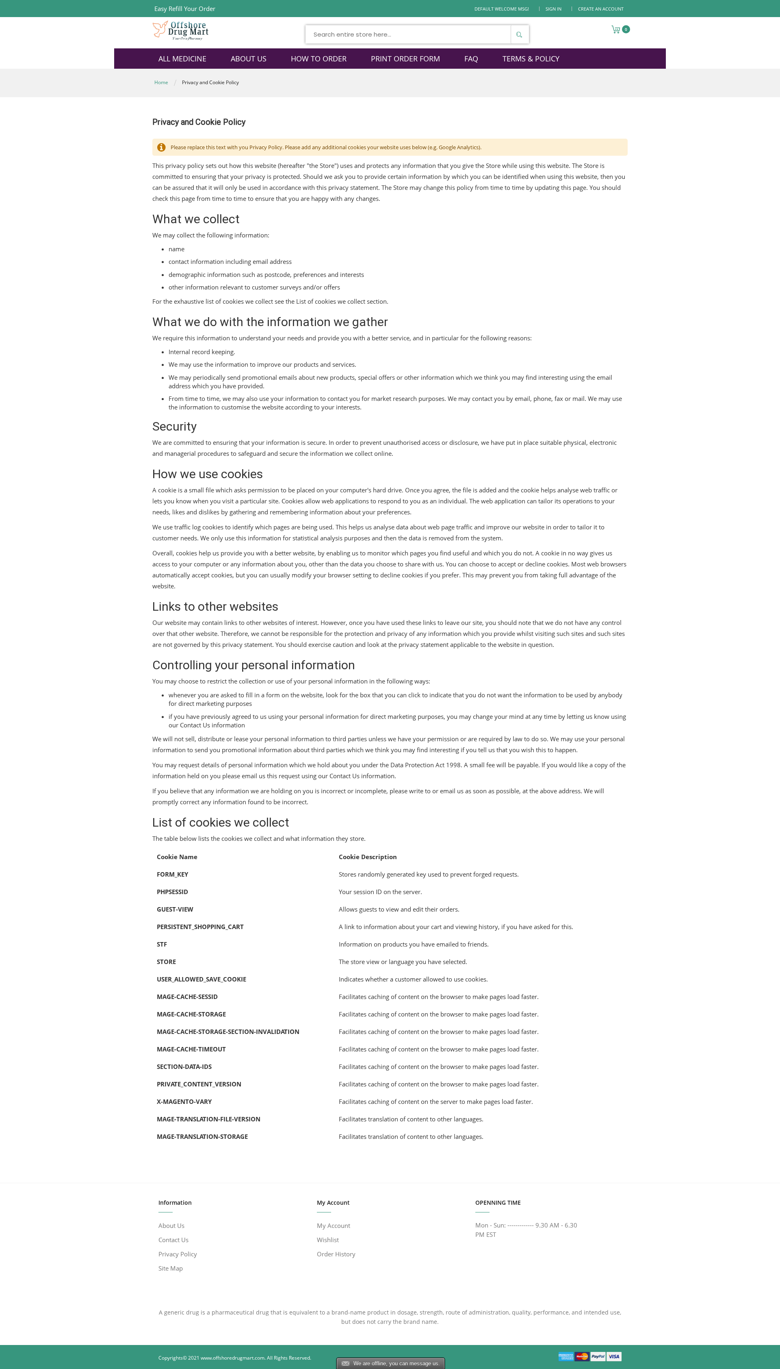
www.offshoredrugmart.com (232, 1357)
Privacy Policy (177, 1254)
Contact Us (173, 1240)
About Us (171, 1225)
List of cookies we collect (330, 301)
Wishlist (328, 1240)
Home (161, 82)
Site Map (170, 1268)
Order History (336, 1254)
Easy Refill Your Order (184, 8)
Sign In (553, 9)
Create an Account (601, 9)
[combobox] (417, 34)
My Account (333, 1225)
